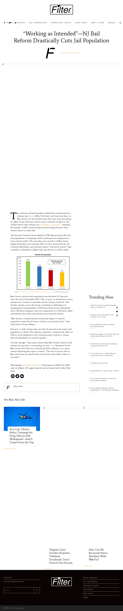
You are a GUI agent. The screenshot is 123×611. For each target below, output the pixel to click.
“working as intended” (50, 224)
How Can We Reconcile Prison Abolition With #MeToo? (98, 554)
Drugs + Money (81, 23)
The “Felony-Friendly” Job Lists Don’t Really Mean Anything (104, 379)
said (53, 345)
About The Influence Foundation (14, 581)
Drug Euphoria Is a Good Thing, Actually (105, 371)
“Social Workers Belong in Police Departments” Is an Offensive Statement (105, 389)
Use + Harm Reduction (38, 23)
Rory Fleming (48, 569)
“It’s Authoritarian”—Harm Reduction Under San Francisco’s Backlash (103, 354)
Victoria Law (87, 566)
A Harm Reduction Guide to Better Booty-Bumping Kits (103, 325)
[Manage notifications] (4, 606)
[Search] (37, 590)
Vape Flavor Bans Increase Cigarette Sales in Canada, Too (103, 306)
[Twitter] (17, 377)
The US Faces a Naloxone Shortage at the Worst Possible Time (104, 345)
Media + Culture (97, 23)
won (31, 216)
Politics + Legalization (15, 23)
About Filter (8, 578)
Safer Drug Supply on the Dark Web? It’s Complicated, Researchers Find (105, 335)
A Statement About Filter (99, 363)
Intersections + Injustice (61, 23)
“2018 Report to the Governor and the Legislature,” (37, 292)
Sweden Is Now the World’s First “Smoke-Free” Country (102, 316)
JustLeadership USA (31, 365)
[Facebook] (12, 377)
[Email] (22, 377)
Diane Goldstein (10, 449)
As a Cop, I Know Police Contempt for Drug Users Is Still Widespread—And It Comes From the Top (22, 436)
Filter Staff (66, 53)
